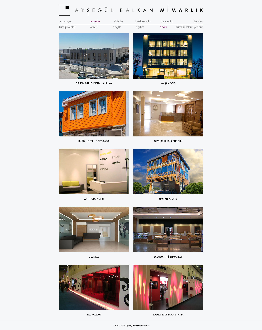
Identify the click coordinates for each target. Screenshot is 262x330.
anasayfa (65, 21)
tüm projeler (67, 27)
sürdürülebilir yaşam (189, 27)
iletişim (198, 21)
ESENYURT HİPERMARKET (168, 257)
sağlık (117, 27)
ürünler (119, 21)
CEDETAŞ (94, 257)
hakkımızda (143, 21)
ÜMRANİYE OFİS (168, 199)
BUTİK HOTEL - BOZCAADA (93, 141)
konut (93, 27)
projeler (95, 21)
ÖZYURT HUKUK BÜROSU (168, 141)
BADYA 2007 (94, 314)
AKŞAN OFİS (168, 83)
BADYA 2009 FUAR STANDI (168, 314)
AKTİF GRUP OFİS (94, 199)
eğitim (140, 27)
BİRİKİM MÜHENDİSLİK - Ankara (94, 83)
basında (167, 21)
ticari (163, 27)
